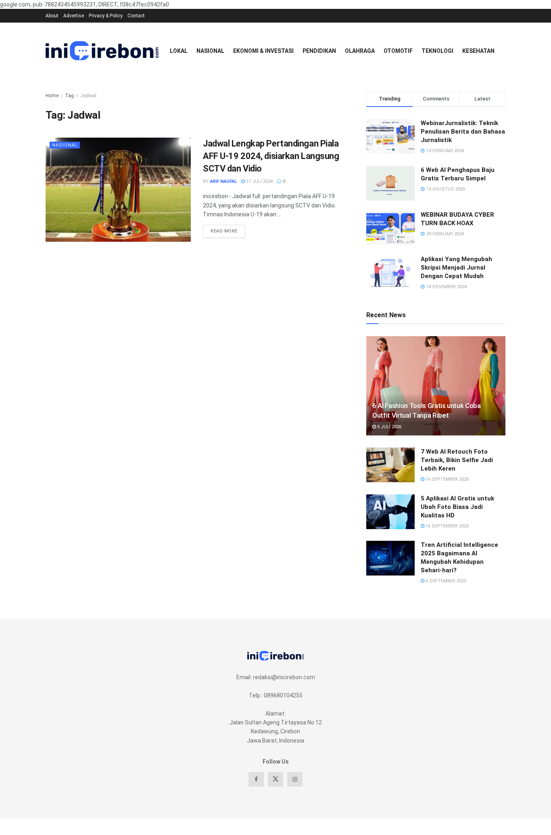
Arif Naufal (223, 181)
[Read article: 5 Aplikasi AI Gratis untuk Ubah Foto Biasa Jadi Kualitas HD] (390, 511)
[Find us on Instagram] (295, 779)
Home (52, 95)
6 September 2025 (445, 581)
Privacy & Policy (106, 16)
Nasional (210, 51)
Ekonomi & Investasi (263, 51)
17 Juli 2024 (259, 181)
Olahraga (360, 51)
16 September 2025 (446, 479)
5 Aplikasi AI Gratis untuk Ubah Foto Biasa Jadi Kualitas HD (457, 507)
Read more (228, 229)
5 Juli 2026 (388, 426)
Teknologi (437, 51)
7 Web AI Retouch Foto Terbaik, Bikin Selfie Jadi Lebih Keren (457, 460)
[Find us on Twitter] (275, 779)
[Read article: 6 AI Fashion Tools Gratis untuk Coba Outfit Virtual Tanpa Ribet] (435, 386)
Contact (136, 16)
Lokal (179, 51)
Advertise (73, 16)
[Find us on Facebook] (256, 779)
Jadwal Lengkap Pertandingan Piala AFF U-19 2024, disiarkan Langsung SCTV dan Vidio (271, 156)
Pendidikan (319, 51)
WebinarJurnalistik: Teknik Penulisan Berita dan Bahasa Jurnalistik (463, 131)
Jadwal (88, 95)
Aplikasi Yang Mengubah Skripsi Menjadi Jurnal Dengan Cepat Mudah (456, 267)
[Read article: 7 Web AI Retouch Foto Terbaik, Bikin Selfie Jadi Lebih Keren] (390, 465)
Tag (69, 95)
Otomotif (398, 51)
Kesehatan (478, 51)
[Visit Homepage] (102, 51)
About (52, 16)
